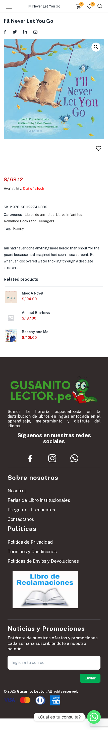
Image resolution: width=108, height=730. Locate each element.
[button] (95, 47)
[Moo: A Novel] (11, 299)
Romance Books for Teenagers (29, 221)
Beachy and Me (35, 332)
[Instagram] (52, 458)
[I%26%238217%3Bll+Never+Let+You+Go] (15, 31)
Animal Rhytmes (36, 313)
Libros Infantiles (69, 215)
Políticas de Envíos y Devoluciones (43, 561)
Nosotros (17, 490)
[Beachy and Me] (11, 337)
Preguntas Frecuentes (31, 509)
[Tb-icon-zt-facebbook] (30, 458)
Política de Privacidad (30, 542)
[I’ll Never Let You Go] (5, 31)
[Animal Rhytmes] (11, 318)
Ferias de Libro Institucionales (39, 500)
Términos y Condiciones (32, 551)
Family (18, 229)
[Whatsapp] (74, 458)
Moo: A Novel (32, 293)
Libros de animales (39, 215)
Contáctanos (21, 519)
